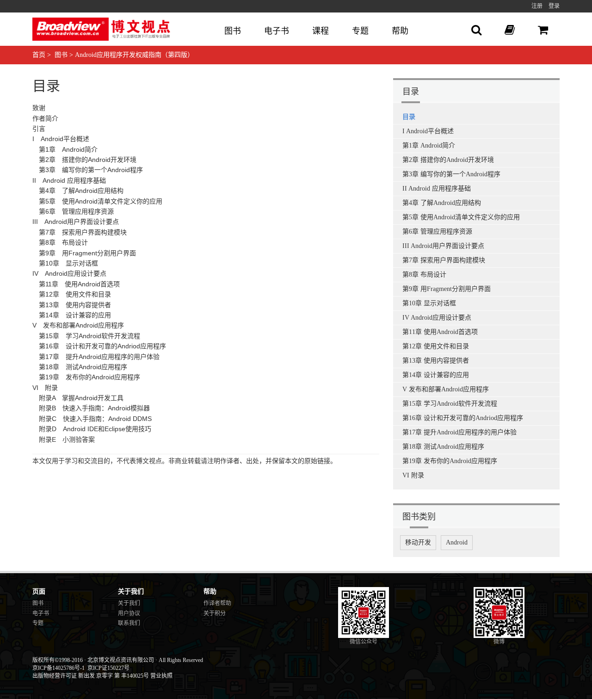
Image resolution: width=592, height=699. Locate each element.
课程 (320, 31)
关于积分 (215, 613)
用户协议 (129, 613)
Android (457, 542)
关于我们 (129, 603)
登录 (554, 6)
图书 (232, 31)
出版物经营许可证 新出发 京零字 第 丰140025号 (90, 676)
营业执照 (161, 676)
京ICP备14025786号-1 (58, 668)
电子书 (276, 31)
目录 (408, 116)
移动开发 (418, 542)
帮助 (400, 31)
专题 (360, 31)
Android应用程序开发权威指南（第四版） (134, 54)
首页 (38, 54)
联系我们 (129, 623)
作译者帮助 (217, 603)
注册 (537, 6)
